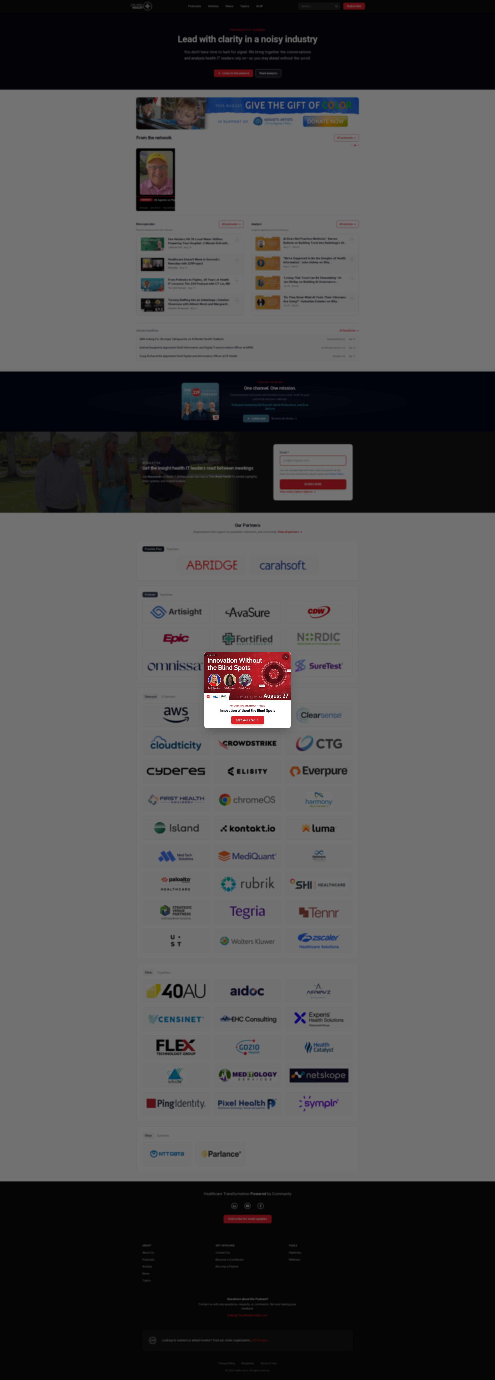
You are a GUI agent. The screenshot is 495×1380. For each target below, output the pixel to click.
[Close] (285, 656)
